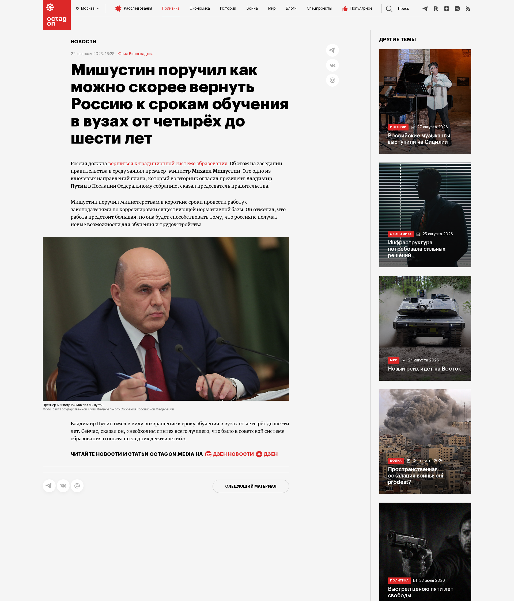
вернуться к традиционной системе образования (168, 164)
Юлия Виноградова (135, 54)
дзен (271, 454)
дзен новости (233, 454)
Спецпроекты (319, 8)
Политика (171, 8)
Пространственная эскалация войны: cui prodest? (415, 476)
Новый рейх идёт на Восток (424, 369)
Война (252, 8)
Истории (228, 8)
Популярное (361, 8)
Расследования (138, 8)
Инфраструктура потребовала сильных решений (416, 249)
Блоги (291, 8)
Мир (272, 8)
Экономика (200, 8)
